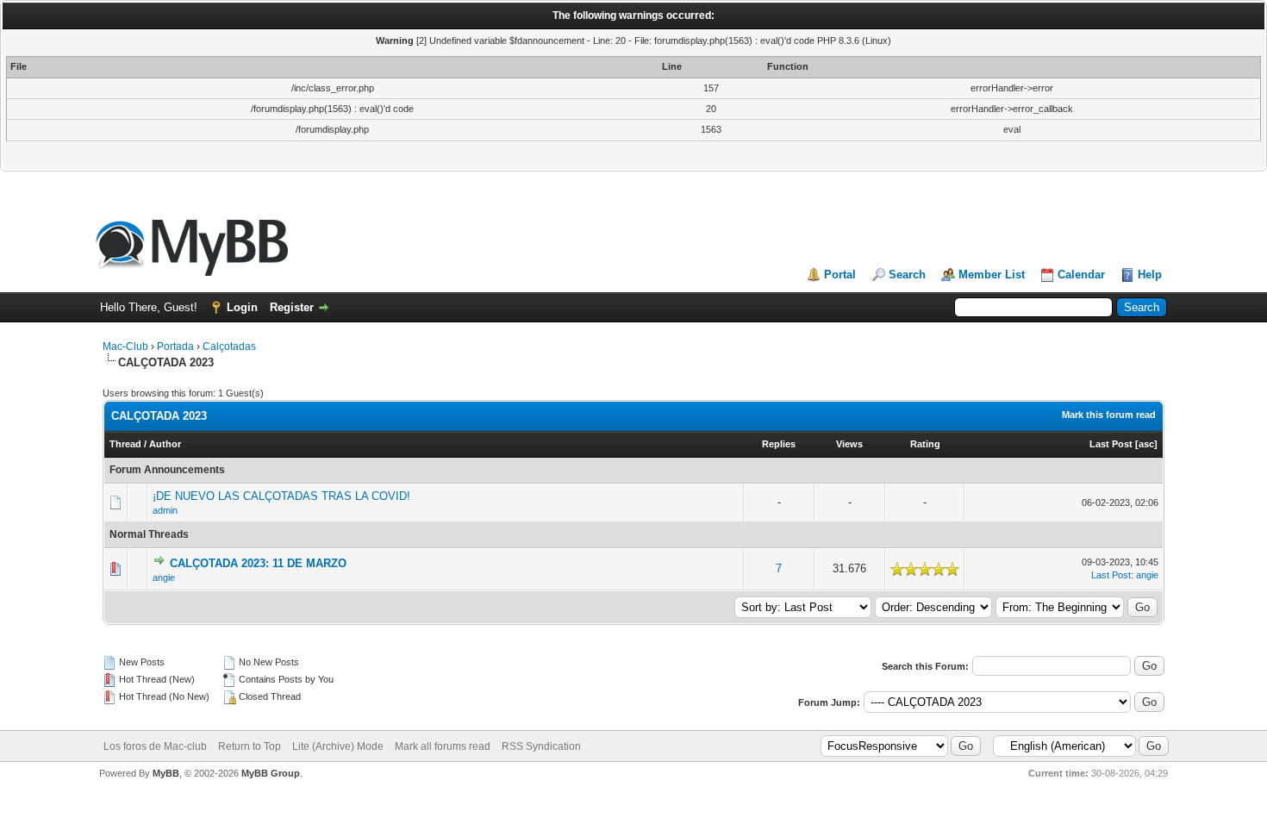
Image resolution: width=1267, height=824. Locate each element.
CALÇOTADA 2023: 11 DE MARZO (258, 563)
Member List (991, 274)
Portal (840, 274)
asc (1146, 444)
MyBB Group (270, 773)
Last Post (1111, 444)
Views (849, 444)
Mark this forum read (1109, 414)
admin (165, 510)
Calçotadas (229, 346)
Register (292, 307)
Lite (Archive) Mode (338, 746)
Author (165, 444)
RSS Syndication (541, 746)
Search (907, 274)
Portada (175, 346)
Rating (925, 444)
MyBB (166, 773)
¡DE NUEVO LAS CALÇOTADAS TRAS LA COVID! (281, 496)
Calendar (1081, 274)
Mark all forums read (442, 746)
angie (164, 577)
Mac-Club (125, 346)
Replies (779, 444)
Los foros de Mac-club (155, 746)
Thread (125, 444)
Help (1150, 274)
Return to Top (249, 746)
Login (242, 307)
